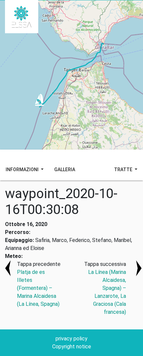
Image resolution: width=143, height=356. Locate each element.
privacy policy (71, 338)
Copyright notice (71, 346)
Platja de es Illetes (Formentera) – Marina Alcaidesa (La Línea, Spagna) (38, 288)
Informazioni (23, 169)
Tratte (123, 169)
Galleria (64, 169)
